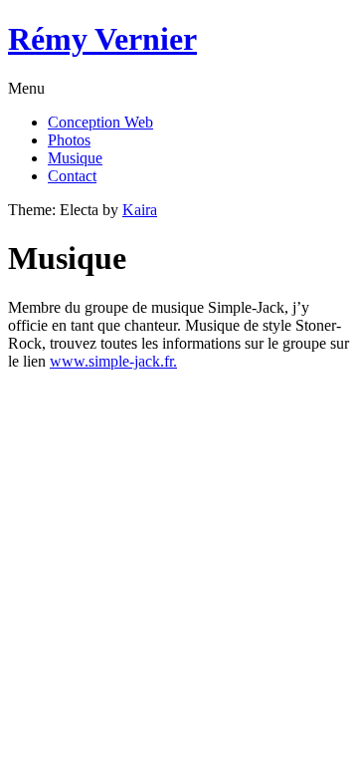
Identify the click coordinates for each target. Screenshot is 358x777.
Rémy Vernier (102, 39)
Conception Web (100, 122)
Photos (69, 139)
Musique (75, 157)
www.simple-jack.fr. (113, 361)
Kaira (139, 209)
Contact (72, 175)
